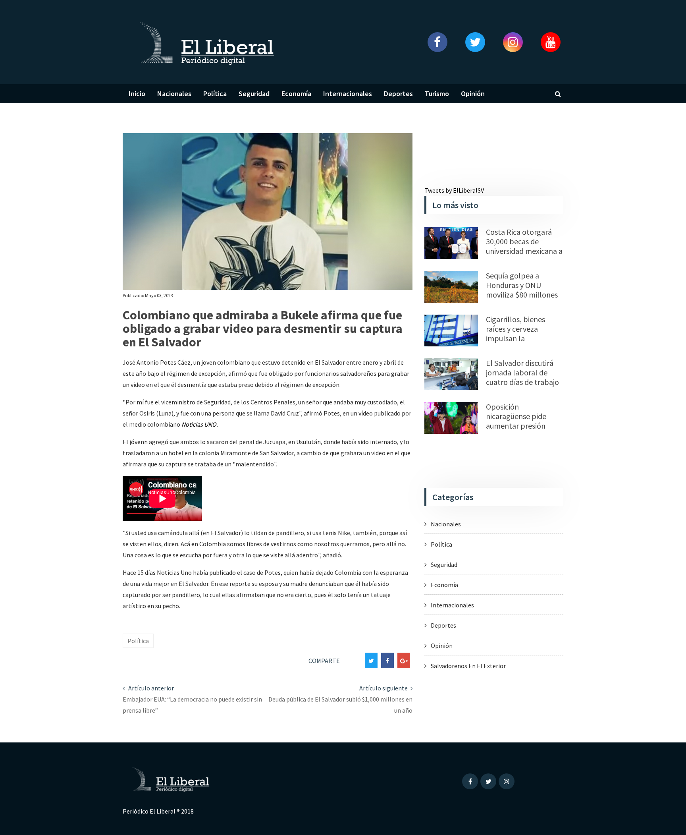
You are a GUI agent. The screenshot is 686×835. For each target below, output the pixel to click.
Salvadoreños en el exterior (468, 666)
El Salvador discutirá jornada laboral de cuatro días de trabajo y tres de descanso (522, 377)
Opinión (473, 93)
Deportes (398, 93)
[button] (437, 42)
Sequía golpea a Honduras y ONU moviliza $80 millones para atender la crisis (522, 290)
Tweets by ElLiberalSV (454, 190)
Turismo (437, 93)
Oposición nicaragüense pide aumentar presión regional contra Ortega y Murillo (524, 426)
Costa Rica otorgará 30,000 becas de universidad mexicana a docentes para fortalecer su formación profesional (524, 255)
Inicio (137, 93)
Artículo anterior (150, 688)
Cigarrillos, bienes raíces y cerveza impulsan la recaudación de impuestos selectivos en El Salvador (520, 343)
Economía (296, 93)
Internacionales (347, 93)
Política (215, 93)
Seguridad (254, 93)
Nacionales (174, 93)
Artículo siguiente (384, 688)
